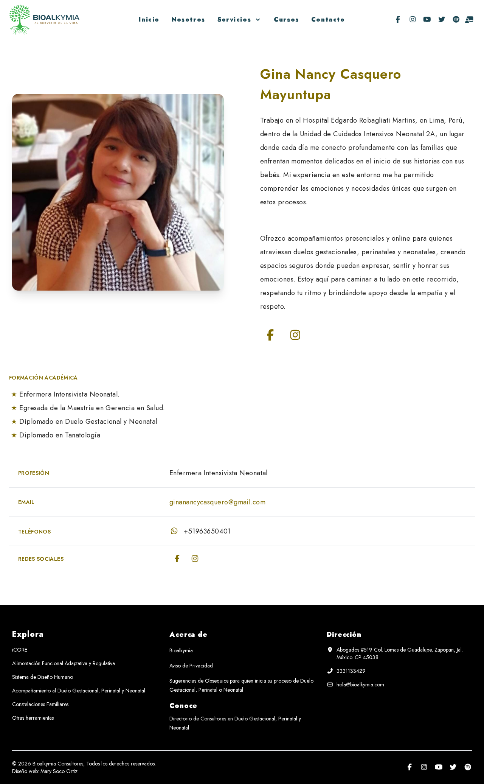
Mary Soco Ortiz (59, 771)
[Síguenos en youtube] (427, 19)
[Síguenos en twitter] (441, 19)
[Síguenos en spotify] (456, 19)
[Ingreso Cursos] (469, 19)
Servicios (234, 19)
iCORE (19, 649)
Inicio (149, 19)
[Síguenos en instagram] (412, 19)
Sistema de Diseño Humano (42, 677)
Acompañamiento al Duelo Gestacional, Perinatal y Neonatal (78, 690)
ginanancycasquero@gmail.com (217, 502)
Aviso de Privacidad (191, 665)
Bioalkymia (181, 650)
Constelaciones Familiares (40, 704)
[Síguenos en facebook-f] (398, 19)
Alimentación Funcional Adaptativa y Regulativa (63, 663)
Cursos (286, 19)
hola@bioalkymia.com (360, 684)
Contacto (328, 19)
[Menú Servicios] (256, 19)
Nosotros (188, 19)
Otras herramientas (33, 718)
